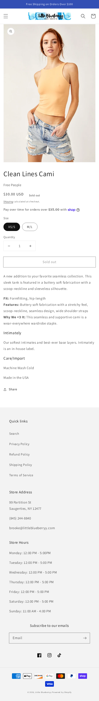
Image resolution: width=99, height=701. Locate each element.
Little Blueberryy (43, 692)
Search (14, 433)
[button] (6, 16)
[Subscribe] (85, 638)
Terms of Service (21, 475)
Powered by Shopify (62, 692)
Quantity (9, 237)
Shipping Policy (20, 465)
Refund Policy (19, 454)
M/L (30, 227)
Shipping (8, 201)
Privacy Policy (19, 444)
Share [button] (13, 389)
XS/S (11, 227)
